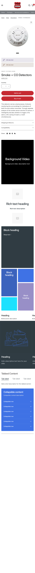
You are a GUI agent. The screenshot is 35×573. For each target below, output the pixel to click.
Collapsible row (8, 401)
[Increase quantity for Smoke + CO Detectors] (8, 86)
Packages (9, 12)
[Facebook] (7, 133)
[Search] (29, 5)
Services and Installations (22, 12)
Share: (3, 133)
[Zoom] (31, 22)
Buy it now (17, 98)
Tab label (5, 379)
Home (3, 12)
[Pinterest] (12, 133)
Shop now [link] (7, 234)
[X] (10, 133)
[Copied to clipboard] (15, 133)
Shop (7, 17)
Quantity (3, 82)
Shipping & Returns (7, 123)
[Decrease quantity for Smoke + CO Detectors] (2, 86)
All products (14, 17)
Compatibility (5, 128)
